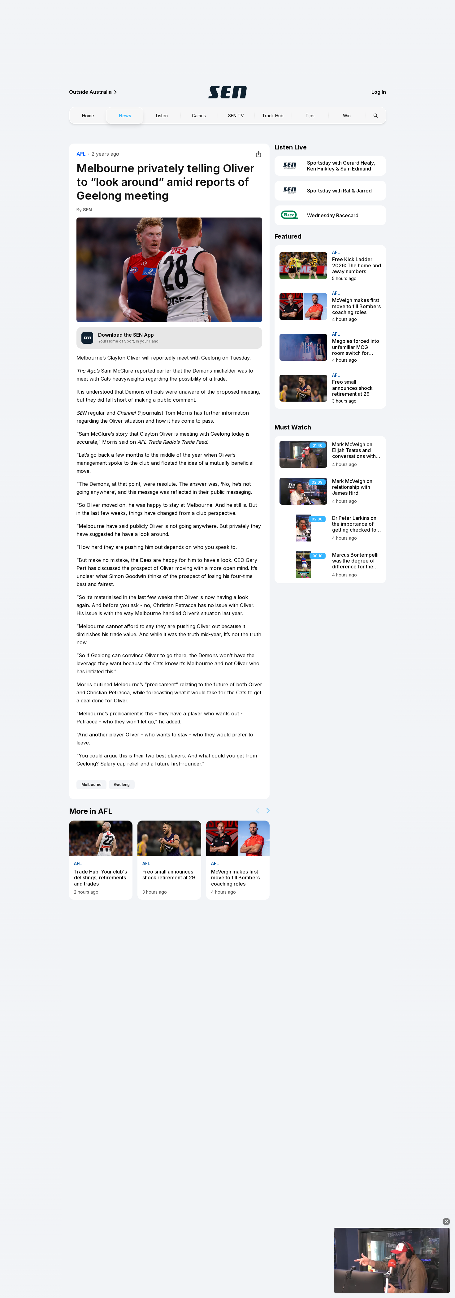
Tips (310, 115)
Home (88, 115)
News (125, 115)
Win (347, 115)
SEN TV (236, 115)
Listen (162, 115)
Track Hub (273, 115)
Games (199, 115)
